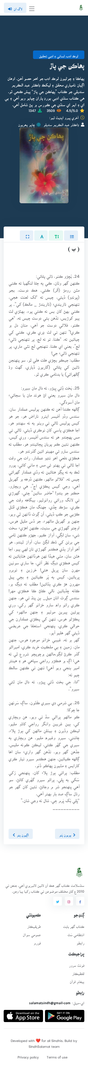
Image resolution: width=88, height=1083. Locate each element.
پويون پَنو (65, 834)
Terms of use (57, 1056)
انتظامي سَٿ (75, 933)
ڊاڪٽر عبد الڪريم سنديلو (61, 123)
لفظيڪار (78, 972)
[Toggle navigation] (31, 7)
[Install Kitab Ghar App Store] (23, 1014)
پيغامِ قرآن (77, 980)
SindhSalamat (39, 1045)
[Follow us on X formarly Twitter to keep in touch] (57, 901)
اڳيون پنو (23, 834)
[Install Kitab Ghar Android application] (64, 1014)
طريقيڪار (34, 925)
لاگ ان (18, 7)
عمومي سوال (32, 933)
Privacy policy (28, 1056)
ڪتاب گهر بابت (73, 925)
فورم (37, 941)
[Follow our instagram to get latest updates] (69, 901)
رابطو (80, 941)
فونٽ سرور (76, 964)
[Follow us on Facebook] (80, 901)
